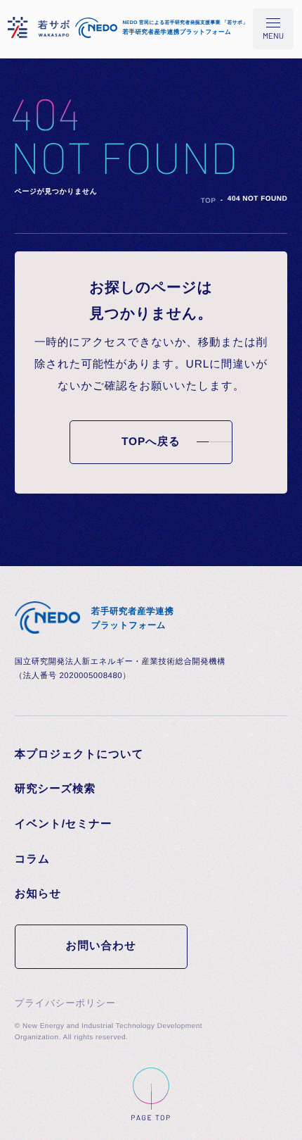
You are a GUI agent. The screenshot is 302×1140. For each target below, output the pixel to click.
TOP (208, 201)
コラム (32, 859)
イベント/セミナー (63, 824)
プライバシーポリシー (65, 1003)
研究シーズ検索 (55, 789)
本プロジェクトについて (79, 754)
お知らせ (38, 894)
